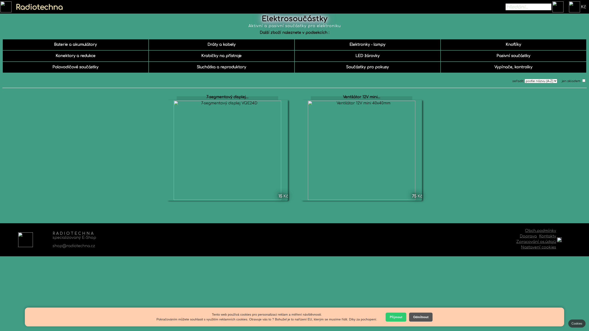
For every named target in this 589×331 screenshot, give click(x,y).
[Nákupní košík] (574, 6)
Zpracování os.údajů (536, 242)
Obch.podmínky (540, 231)
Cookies (577, 323)
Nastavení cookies (538, 247)
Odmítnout (420, 317)
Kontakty (547, 236)
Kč (583, 7)
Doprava (528, 236)
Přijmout (396, 317)
